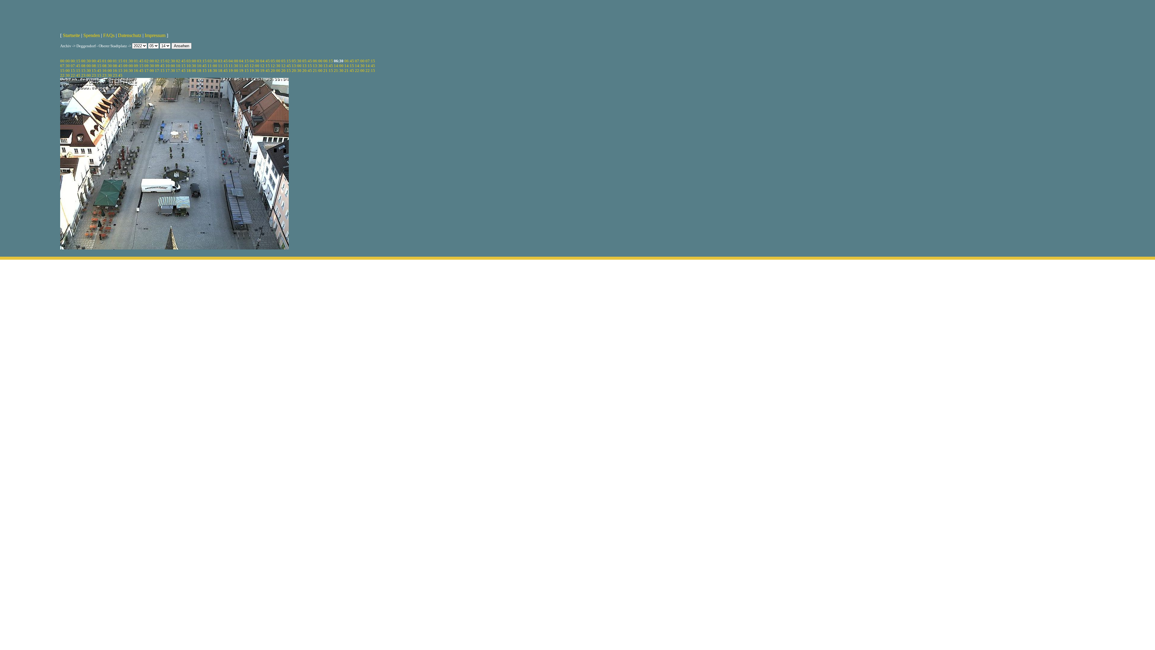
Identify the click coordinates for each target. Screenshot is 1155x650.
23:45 (117, 75)
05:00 (275, 61)
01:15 (117, 61)
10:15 (181, 65)
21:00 (317, 70)
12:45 (286, 65)
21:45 (349, 70)
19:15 (244, 70)
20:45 (307, 70)
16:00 (107, 70)
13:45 (328, 65)
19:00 (233, 70)
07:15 (370, 61)
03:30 (212, 61)
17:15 (160, 70)
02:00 (149, 61)
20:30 (296, 70)
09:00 (128, 65)
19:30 (254, 70)
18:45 (223, 70)
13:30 (317, 65)
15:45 (96, 70)
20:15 (286, 70)
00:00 (65, 61)
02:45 (181, 61)
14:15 (349, 65)
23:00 (86, 75)
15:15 (75, 70)
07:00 (360, 61)
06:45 (349, 61)
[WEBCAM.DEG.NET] (577, 14)
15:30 (86, 70)
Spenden (91, 35)
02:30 (170, 61)
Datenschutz (129, 35)
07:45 (75, 65)
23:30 (107, 75)
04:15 (244, 61)
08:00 (86, 65)
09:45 (160, 65)
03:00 (191, 61)
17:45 (181, 70)
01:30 (128, 61)
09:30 (149, 65)
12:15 (265, 65)
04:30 (254, 61)
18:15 (202, 70)
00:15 (75, 61)
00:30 (86, 61)
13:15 (307, 65)
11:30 (233, 65)
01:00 (107, 61)
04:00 (233, 61)
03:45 (223, 61)
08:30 (107, 65)
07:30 (65, 65)
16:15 (117, 70)
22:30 (65, 75)
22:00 (360, 70)
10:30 (191, 65)
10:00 (170, 65)
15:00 (65, 70)
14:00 (338, 65)
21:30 (338, 70)
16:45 (138, 70)
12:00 (254, 65)
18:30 (212, 70)
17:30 (170, 70)
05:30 (296, 61)
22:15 (370, 70)
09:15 (138, 65)
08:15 (96, 65)
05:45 (307, 61)
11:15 (223, 65)
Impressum (155, 35)
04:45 (265, 61)
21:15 (328, 70)
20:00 (275, 70)
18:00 (191, 70)
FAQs (109, 35)
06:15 (328, 61)
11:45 (244, 65)
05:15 (286, 61)
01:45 (138, 61)
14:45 (370, 65)
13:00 (296, 65)
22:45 (75, 75)
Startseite (71, 35)
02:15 (160, 61)
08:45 (117, 65)
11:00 (212, 65)
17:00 (149, 70)
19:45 (265, 70)
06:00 (317, 61)
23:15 (96, 75)
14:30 (360, 65)
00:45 (96, 61)
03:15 (202, 61)
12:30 (275, 65)
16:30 (128, 70)
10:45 (202, 65)
